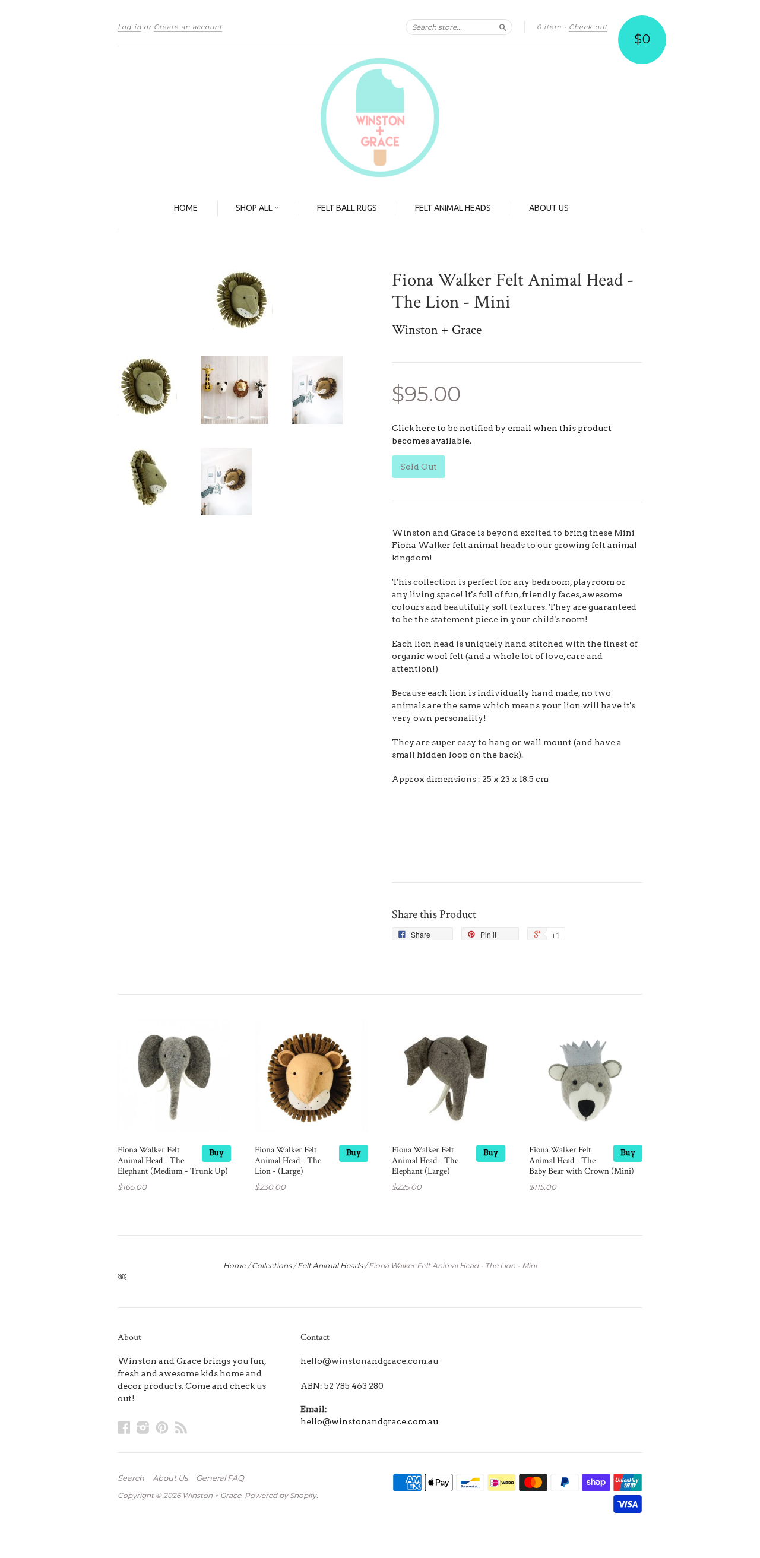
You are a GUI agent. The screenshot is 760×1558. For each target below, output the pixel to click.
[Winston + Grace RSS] (181, 1427)
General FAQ (220, 1478)
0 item (549, 27)
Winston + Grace (437, 329)
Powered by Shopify (280, 1495)
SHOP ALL (255, 208)
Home (234, 1265)
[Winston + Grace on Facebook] (124, 1427)
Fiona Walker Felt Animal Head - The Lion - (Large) (288, 1160)
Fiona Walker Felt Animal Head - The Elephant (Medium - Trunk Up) (173, 1160)
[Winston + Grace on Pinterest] (162, 1427)
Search (131, 1478)
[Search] (502, 26)
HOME (186, 208)
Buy (216, 1152)
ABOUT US (549, 208)
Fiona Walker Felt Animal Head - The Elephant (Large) (425, 1160)
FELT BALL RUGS (347, 208)
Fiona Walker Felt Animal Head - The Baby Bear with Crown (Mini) (581, 1160)
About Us (170, 1478)
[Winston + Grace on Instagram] (143, 1427)
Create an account (188, 27)
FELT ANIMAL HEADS (453, 208)
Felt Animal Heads (330, 1265)
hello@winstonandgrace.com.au (369, 1421)
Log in (129, 27)
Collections (272, 1265)
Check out (588, 27)
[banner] (380, 117)
